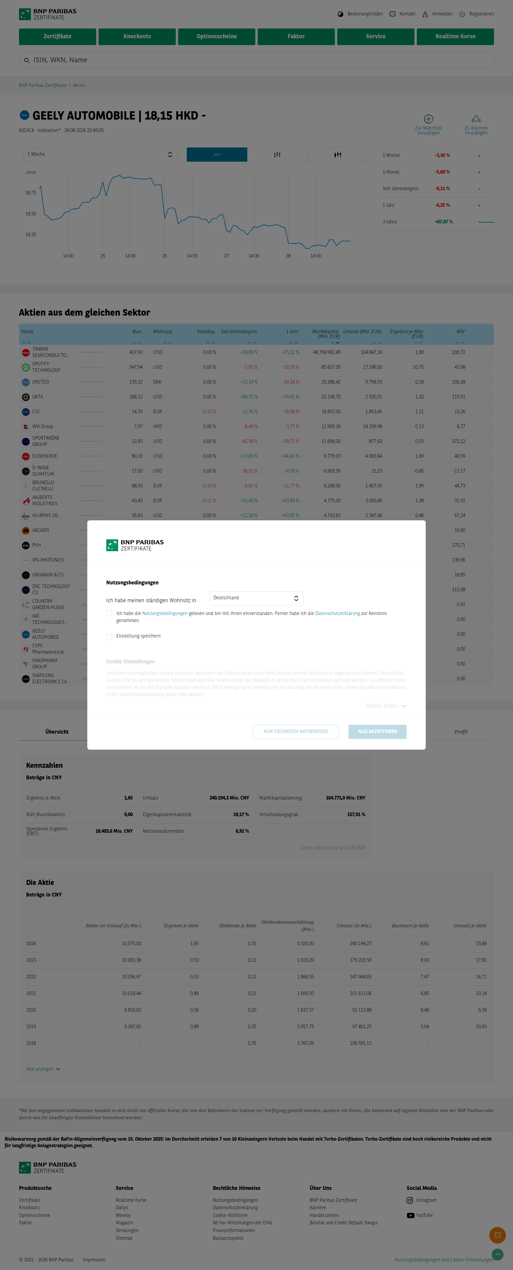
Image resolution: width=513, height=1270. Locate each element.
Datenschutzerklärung (337, 613)
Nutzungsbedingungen (165, 613)
